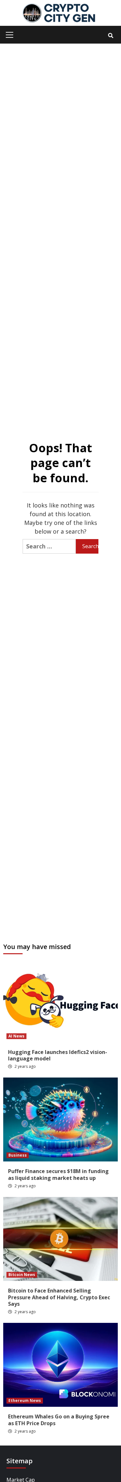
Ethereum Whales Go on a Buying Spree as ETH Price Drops (58, 1420)
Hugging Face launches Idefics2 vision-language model (57, 1055)
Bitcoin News (21, 1274)
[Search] (110, 35)
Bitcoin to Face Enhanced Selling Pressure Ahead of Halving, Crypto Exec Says (59, 1297)
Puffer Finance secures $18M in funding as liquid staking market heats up (58, 1174)
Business (17, 1155)
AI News (16, 1036)
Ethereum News (24, 1400)
